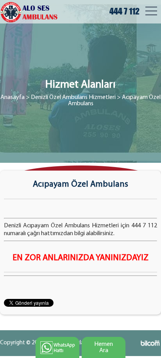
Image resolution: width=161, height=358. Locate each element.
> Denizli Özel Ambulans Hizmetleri (71, 97)
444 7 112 (124, 11)
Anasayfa (12, 97)
